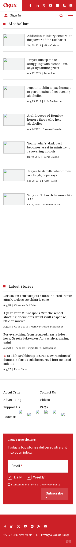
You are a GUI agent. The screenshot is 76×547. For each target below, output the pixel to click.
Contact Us (48, 392)
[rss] (64, 5)
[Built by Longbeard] (69, 542)
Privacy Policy (52, 484)
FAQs (44, 407)
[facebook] (30, 5)
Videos (45, 399)
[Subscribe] (71, 5)
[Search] (61, 15)
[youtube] (50, 5)
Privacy (45, 535)
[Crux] (10, 5)
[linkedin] (37, 5)
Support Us (11, 407)
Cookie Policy (61, 535)
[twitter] (44, 5)
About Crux (11, 392)
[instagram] (57, 5)
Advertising (12, 399)
